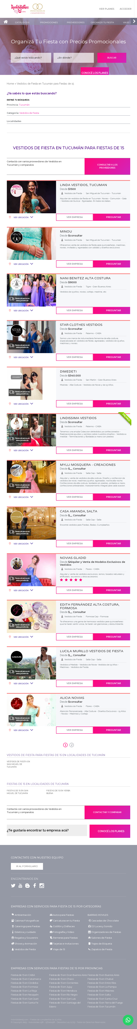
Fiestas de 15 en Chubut (100, 979)
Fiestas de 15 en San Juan (25, 998)
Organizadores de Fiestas (106, 932)
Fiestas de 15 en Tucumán (101, 1006)
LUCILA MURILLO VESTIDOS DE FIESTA (91, 651)
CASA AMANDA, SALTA (78, 511)
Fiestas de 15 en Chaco (61, 979)
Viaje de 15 (59, 949)
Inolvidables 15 (20, 9)
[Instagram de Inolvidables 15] (41, 886)
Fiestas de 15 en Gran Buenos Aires (68, 975)
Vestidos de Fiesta (25, 949)
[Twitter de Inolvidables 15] (13, 886)
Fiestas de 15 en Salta (99, 994)
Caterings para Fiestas (27, 926)
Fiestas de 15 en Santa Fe (24, 1002)
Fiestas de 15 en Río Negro (63, 994)
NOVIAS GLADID (73, 558)
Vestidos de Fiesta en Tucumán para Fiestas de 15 (45, 83)
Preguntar (113, 217)
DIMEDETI (68, 371)
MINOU (66, 231)
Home (10, 83)
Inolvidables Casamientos (38, 9)
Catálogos (22, 22)
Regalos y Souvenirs (26, 937)
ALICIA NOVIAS (72, 698)
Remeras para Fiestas (65, 937)
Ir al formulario (27, 866)
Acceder (125, 8)
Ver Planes (106, 8)
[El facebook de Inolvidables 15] (34, 886)
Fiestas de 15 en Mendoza (63, 990)
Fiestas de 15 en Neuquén (25, 994)
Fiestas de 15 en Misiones (101, 990)
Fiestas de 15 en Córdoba (24, 983)
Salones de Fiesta (101, 937)
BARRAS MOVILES (98, 915)
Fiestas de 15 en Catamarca (26, 979)
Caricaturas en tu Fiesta (66, 920)
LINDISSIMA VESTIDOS (78, 418)
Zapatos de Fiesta (101, 949)
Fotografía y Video (63, 932)
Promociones (49, 22)
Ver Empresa (75, 217)
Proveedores (75, 22)
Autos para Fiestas (63, 915)
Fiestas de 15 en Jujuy (60, 986)
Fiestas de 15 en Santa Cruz (103, 998)
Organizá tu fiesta (102, 22)
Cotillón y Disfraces (64, 926)
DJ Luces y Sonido (101, 926)
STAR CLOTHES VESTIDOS (81, 325)
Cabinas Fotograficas (27, 920)
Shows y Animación (26, 943)
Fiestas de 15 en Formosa (24, 986)
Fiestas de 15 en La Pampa (102, 986)
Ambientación (23, 915)
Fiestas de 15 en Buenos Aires (103, 975)
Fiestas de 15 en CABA (23, 975)
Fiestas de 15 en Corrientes (63, 983)
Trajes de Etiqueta (101, 943)
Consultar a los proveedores (107, 166)
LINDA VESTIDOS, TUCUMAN (83, 185)
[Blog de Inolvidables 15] (26, 886)
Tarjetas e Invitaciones (65, 943)
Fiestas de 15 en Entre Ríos (102, 983)
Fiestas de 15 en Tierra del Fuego (105, 1002)
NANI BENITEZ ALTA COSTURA (85, 278)
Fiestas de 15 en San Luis (62, 998)
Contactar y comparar (107, 812)
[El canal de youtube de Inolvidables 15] (19, 886)
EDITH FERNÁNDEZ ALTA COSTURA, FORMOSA (89, 606)
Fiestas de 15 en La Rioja (24, 990)
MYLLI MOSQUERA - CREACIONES (88, 465)
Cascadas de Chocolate (105, 920)
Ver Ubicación (21, 217)
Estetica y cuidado (25, 932)
